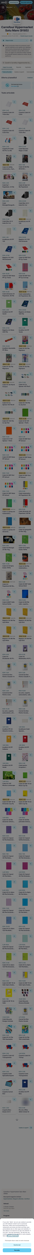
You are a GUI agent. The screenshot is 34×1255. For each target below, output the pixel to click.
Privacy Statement (12, 1236)
